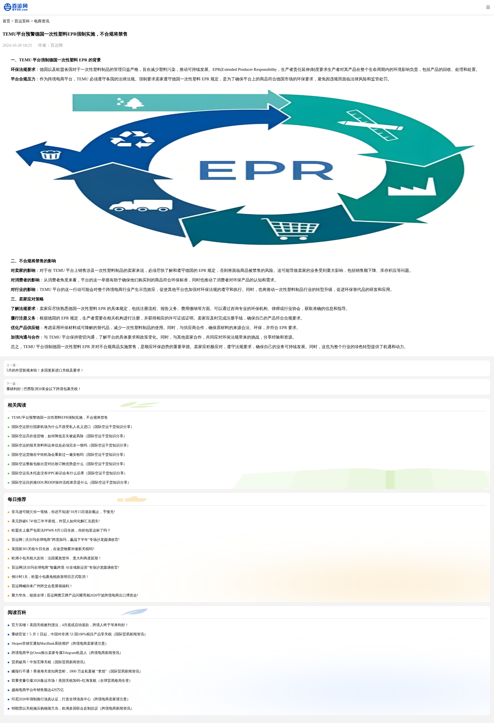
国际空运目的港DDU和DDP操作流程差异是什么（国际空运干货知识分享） (71, 482)
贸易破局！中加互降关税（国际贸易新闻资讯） (49, 662)
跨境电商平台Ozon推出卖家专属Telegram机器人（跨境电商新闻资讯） (67, 653)
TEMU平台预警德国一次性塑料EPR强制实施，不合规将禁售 (60, 417)
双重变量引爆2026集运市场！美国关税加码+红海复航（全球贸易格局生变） (72, 681)
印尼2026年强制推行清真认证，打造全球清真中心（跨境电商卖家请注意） (71, 699)
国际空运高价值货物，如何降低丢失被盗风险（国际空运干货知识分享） (69, 436)
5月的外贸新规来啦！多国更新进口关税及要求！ (45, 370)
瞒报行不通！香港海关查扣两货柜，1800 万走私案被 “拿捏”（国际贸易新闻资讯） (77, 671)
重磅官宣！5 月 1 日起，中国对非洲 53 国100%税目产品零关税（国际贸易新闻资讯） (80, 634)
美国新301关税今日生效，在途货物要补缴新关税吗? (53, 549)
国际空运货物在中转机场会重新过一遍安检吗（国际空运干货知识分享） (69, 455)
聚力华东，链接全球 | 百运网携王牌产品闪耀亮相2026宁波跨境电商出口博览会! (75, 595)
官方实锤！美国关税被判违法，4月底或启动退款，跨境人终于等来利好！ (70, 625)
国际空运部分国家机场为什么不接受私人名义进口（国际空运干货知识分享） (73, 427)
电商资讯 (41, 21)
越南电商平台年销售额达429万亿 (38, 690)
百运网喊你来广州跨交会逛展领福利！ (42, 586)
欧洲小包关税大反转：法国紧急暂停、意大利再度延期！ (57, 558)
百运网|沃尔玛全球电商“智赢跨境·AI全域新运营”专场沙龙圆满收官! (65, 567)
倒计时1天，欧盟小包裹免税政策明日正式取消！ (50, 577)
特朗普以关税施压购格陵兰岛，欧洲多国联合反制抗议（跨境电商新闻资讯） (73, 708)
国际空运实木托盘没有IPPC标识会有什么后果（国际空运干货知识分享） (69, 473)
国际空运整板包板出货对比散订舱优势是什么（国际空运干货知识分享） (69, 464)
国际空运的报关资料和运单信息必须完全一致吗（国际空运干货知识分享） (71, 445)
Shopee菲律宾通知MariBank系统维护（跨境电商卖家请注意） (60, 643)
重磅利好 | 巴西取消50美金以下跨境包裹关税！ (43, 389)
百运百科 (22, 21)
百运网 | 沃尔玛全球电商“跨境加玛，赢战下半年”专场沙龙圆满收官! (66, 540)
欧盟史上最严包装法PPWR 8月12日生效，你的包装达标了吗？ (62, 530)
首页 (6, 21)
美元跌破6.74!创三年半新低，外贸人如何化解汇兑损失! (56, 521)
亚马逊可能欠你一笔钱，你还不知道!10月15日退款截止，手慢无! (63, 512)
